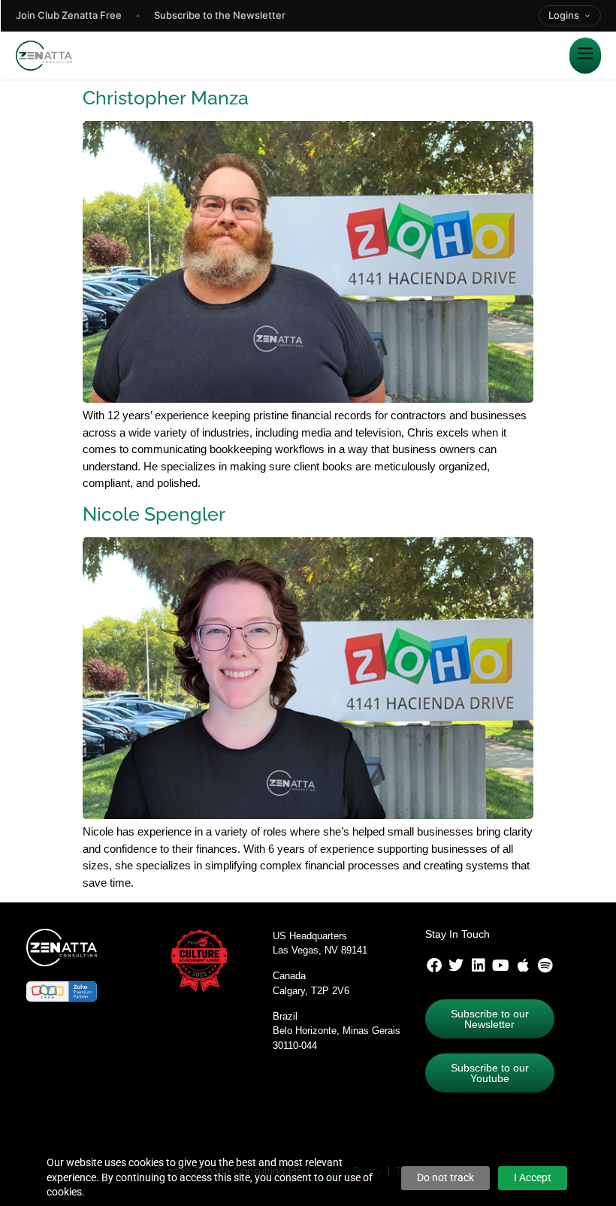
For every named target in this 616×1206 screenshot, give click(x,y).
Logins (563, 15)
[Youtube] (501, 966)
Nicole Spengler (154, 514)
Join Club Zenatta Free (69, 15)
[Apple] (523, 966)
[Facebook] (434, 966)
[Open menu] (585, 56)
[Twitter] (456, 966)
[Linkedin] (479, 966)
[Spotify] (545, 966)
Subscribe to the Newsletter (219, 15)
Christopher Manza (166, 97)
